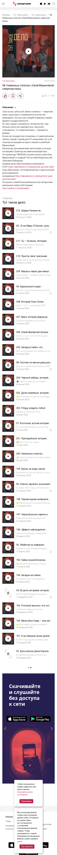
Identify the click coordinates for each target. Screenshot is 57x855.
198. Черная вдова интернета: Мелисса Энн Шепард (32, 501)
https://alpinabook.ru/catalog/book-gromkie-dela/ (31, 167)
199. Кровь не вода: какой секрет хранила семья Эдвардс (33, 470)
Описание (7, 107)
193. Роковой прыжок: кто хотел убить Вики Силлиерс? (34, 607)
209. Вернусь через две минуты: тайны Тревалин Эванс (33, 273)
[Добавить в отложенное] (13, 96)
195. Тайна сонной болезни (30, 560)
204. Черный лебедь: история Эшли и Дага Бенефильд (32, 379)
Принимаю (26, 801)
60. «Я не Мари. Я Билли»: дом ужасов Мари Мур (32, 227)
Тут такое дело (20, 15)
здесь (19, 841)
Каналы (6, 15)
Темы (8, 821)
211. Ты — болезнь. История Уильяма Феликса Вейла (31, 242)
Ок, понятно (27, 846)
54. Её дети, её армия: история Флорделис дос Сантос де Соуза (33, 592)
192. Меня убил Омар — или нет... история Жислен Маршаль (34, 622)
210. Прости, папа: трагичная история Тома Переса (31, 257)
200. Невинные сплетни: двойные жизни (29, 455)
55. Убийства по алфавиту (30, 544)
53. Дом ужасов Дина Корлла (32, 651)
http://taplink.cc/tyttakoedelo (15, 188)
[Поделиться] (21, 96)
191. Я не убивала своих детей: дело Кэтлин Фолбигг (33, 637)
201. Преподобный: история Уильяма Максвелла (31, 440)
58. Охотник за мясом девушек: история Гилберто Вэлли (33, 364)
